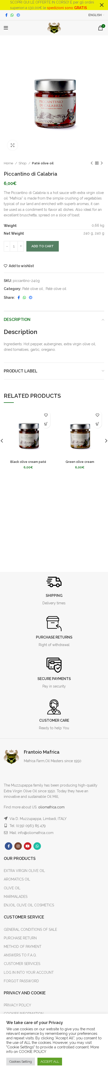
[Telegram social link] (18, 15)
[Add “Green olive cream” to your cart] (97, 423)
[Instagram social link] (18, 846)
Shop (23, 163)
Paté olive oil (42, 163)
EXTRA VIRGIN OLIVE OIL (24, 871)
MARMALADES (15, 897)
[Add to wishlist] (45, 415)
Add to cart (42, 246)
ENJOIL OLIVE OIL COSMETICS (29, 905)
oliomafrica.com (51, 807)
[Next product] (101, 163)
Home (9, 163)
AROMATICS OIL (17, 879)
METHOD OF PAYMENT (22, 947)
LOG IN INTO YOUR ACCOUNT (29, 972)
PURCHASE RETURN (20, 938)
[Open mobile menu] (6, 28)
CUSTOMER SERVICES (22, 964)
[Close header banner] (101, 5)
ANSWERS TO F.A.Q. (20, 955)
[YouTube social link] (27, 846)
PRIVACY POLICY (17, 1005)
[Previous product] (91, 163)
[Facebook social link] (6, 15)
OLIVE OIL (12, 888)
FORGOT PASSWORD (21, 981)
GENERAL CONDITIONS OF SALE (30, 930)
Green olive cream (80, 462)
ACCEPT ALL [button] (49, 1061)
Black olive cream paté (28, 462)
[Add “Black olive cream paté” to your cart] (45, 423)
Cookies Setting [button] (20, 1061)
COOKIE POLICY (32, 1051)
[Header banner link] (46, 5)
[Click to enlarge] (13, 145)
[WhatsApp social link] (12, 15)
